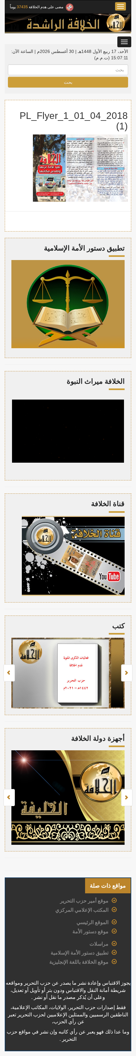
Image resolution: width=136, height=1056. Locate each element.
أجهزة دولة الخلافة (98, 738)
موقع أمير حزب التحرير (84, 900)
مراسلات (99, 944)
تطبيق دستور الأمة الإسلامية (79, 952)
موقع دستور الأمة (90, 931)
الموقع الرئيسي (92, 922)
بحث (68, 82)
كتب (118, 626)
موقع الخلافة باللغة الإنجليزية (78, 962)
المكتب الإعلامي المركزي (81, 910)
